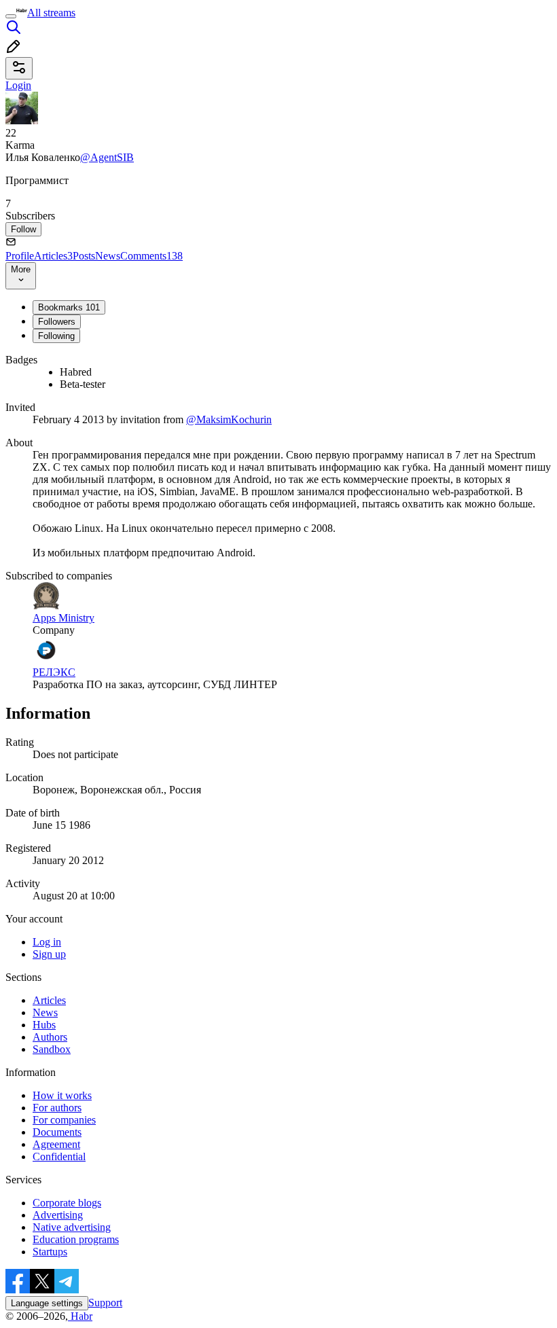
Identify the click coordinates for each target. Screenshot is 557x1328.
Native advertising (72, 1227)
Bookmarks (69, 307)
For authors (57, 1107)
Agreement (56, 1144)
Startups (50, 1251)
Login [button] (18, 85)
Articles (53, 256)
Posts (84, 256)
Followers (56, 322)
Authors (50, 1037)
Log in (47, 942)
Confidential (59, 1156)
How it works (62, 1095)
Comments (151, 256)
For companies (64, 1120)
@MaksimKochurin (229, 419)
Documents (57, 1132)
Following (56, 336)
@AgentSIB (107, 157)
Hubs (44, 1024)
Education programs (76, 1239)
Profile (19, 256)
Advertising (58, 1215)
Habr (80, 1316)
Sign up (49, 954)
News (107, 256)
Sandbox (52, 1049)
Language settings (47, 1303)
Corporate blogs (67, 1202)
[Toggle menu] (10, 16)
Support (105, 1302)
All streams (51, 12)
